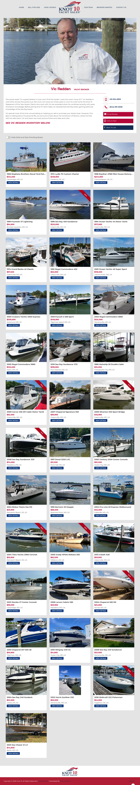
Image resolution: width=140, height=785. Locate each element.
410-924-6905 (115, 99)
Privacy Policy (43, 781)
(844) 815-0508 (116, 107)
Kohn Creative (65, 781)
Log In (131, 781)
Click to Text (112, 121)
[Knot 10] (70, 7)
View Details (13, 183)
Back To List (111, 128)
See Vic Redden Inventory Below (28, 123)
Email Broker (112, 114)
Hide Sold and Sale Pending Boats (27, 137)
